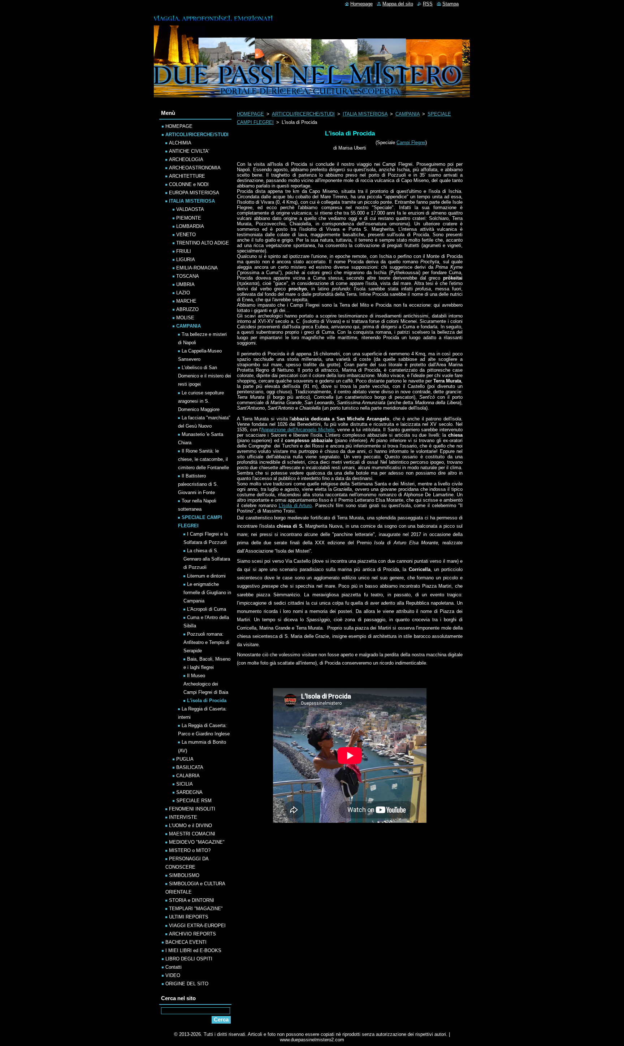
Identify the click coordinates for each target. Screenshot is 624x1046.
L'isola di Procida (206, 700)
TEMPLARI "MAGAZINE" (196, 908)
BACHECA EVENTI (186, 942)
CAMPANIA (407, 114)
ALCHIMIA (180, 143)
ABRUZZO (187, 309)
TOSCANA (187, 276)
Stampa (450, 4)
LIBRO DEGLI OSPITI (188, 958)
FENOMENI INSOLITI (192, 809)
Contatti (173, 967)
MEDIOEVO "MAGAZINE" (197, 842)
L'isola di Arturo (295, 505)
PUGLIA (185, 759)
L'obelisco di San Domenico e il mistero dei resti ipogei (204, 376)
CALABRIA (188, 775)
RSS (428, 4)
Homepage (361, 4)
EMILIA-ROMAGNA (197, 268)
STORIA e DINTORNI (191, 900)
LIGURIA (185, 259)
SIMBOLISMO (184, 875)
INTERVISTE (183, 817)
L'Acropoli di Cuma (206, 609)
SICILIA (184, 784)
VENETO (186, 234)
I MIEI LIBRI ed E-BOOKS (193, 950)
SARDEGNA (189, 792)
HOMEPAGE (250, 114)
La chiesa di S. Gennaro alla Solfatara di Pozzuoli (206, 559)
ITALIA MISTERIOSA (365, 114)
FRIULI (183, 251)
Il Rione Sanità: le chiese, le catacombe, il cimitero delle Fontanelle (203, 459)
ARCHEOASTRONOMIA (195, 167)
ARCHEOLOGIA (186, 159)
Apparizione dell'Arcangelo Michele (297, 429)
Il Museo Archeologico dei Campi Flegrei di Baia (205, 684)
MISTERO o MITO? (190, 850)
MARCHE (186, 301)
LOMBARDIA (190, 226)
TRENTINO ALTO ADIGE (202, 243)
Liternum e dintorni (206, 576)
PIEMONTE (188, 218)
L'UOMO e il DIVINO (190, 825)
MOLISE (185, 317)
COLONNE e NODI (189, 184)
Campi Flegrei (410, 142)
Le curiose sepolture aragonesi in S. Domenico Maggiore (201, 401)
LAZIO (183, 292)
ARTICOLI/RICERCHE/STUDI (303, 114)
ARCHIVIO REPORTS (192, 934)
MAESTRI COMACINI (192, 834)
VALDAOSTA (190, 209)
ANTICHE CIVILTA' (189, 151)
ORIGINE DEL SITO (186, 983)
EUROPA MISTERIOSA (194, 192)
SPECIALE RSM (194, 800)
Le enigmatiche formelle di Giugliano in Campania (207, 593)
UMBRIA (185, 284)
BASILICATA (189, 767)
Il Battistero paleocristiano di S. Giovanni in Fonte (198, 484)
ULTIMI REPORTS (188, 917)
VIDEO (172, 975)
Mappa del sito (397, 4)
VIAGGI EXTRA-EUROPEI (197, 925)
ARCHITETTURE (187, 176)
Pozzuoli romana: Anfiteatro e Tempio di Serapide (206, 642)
